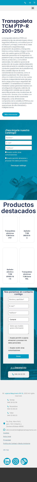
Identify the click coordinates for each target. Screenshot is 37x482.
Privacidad (7, 440)
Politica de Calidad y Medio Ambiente (16, 443)
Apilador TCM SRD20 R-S (27, 234)
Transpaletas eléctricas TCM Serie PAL (27, 275)
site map (6, 450)
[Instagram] (15, 461)
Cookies (6, 433)
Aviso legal (7, 436)
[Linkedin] (7, 461)
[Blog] (24, 461)
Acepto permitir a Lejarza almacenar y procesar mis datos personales (18, 340)
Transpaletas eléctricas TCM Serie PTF (10, 234)
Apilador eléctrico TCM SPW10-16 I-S (10, 274)
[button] (32, 8)
